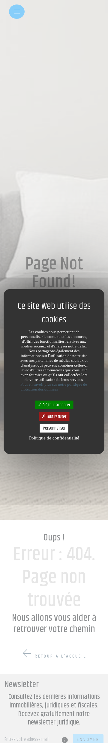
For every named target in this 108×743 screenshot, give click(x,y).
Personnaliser (54, 428)
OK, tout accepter (56, 404)
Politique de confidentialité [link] (54, 438)
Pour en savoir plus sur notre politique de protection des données (53, 386)
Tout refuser (56, 416)
